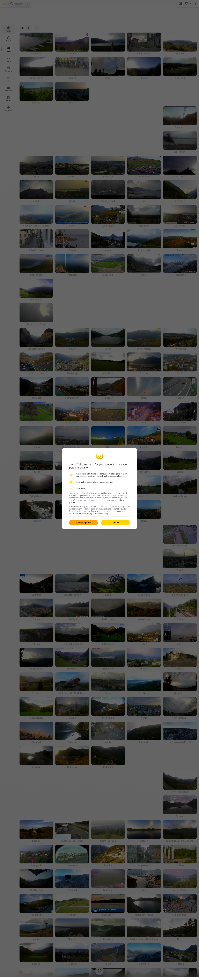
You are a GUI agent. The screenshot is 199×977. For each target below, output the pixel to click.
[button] (99, 488)
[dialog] (99, 488)
